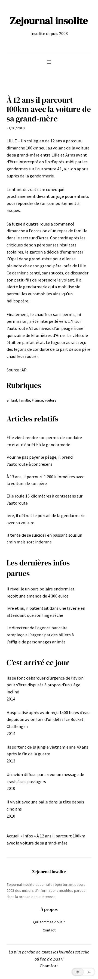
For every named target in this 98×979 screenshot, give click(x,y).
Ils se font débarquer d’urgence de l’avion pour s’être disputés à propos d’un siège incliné (45, 685)
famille (24, 400)
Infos (28, 836)
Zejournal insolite (49, 20)
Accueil (13, 836)
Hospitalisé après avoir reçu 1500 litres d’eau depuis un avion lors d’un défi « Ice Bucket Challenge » (48, 719)
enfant (12, 400)
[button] (83, 972)
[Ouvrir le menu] (49, 62)
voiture (51, 400)
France (37, 400)
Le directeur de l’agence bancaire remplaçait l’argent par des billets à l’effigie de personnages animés (40, 635)
